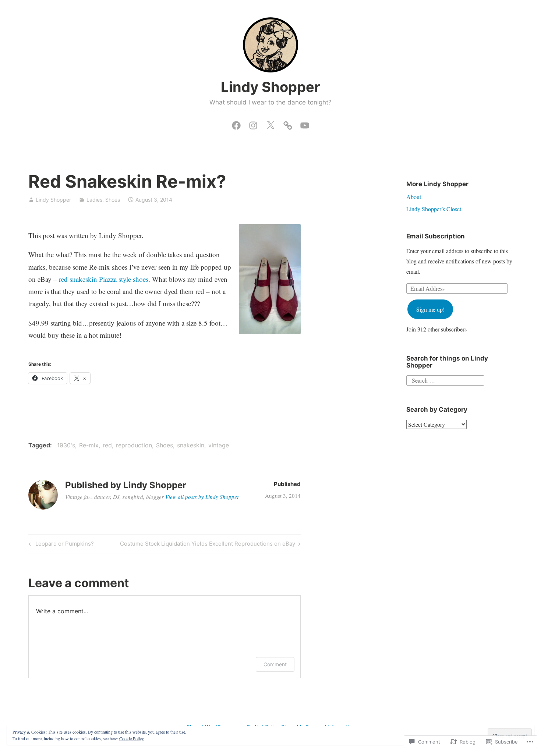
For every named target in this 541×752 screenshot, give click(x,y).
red (107, 445)
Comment (275, 664)
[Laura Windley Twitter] (270, 123)
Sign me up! (430, 309)
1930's (66, 445)
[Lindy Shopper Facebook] (236, 123)
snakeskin (190, 445)
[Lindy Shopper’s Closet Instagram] (253, 123)
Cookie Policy (131, 738)
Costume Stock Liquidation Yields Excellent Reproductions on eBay (207, 545)
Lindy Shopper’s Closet (433, 209)
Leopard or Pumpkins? (60, 545)
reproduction (134, 445)
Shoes (112, 199)
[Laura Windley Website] (288, 123)
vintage (218, 445)
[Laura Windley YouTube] (304, 123)
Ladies (94, 199)
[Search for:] (445, 379)
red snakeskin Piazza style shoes (103, 279)
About (413, 197)
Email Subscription (435, 236)
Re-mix (89, 445)
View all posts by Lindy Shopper (202, 496)
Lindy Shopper (270, 86)
